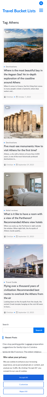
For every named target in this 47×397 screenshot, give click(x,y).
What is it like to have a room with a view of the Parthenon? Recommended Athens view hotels (23, 218)
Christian (9, 97)
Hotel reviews (12, 210)
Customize (23, 384)
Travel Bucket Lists (19, 10)
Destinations (11, 67)
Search (6, 324)
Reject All (23, 391)
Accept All (23, 377)
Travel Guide (11, 282)
